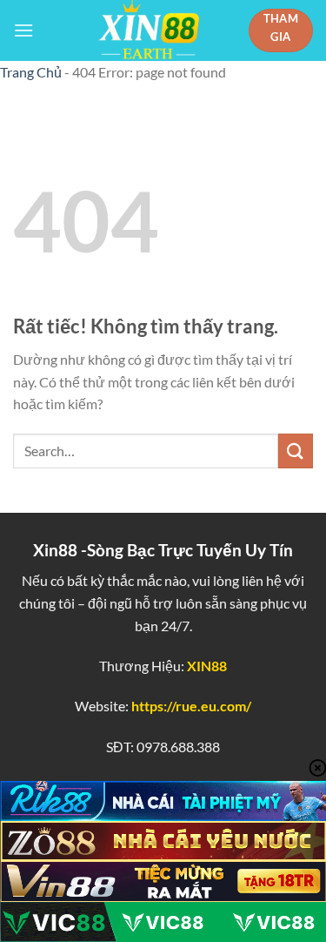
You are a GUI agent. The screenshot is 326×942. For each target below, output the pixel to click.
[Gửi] (295, 451)
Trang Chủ (31, 72)
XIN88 (207, 665)
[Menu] (23, 30)
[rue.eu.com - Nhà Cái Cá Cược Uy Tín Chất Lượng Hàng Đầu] (149, 30)
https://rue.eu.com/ (191, 705)
